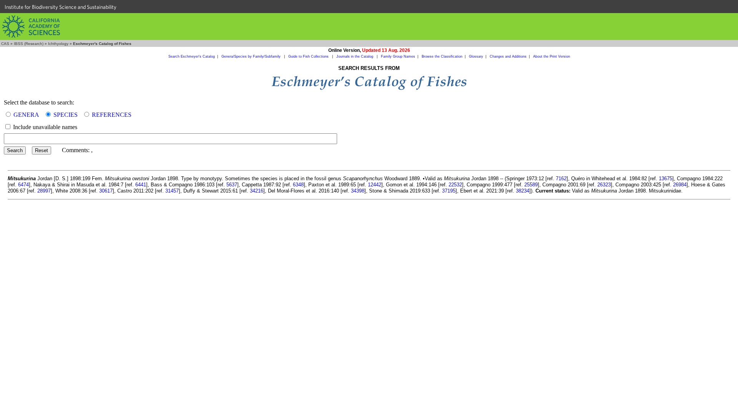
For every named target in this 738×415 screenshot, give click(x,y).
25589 (531, 185)
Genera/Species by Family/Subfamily (251, 56)
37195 (448, 191)
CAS (5, 44)
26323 (604, 185)
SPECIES (65, 114)
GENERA (26, 114)
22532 (455, 185)
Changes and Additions (508, 56)
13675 (665, 178)
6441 (140, 185)
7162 (561, 178)
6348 (298, 185)
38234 (522, 191)
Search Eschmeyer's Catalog (191, 56)
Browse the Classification (442, 56)
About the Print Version (551, 56)
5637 (231, 185)
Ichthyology (58, 44)
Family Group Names (398, 56)
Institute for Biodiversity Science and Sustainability (60, 7)
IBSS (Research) (28, 44)
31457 (172, 191)
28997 (44, 191)
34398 (357, 191)
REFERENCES (111, 114)
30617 (106, 191)
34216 (256, 191)
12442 (374, 185)
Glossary (476, 56)
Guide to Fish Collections (309, 56)
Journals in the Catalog (355, 56)
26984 (679, 185)
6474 (23, 185)
